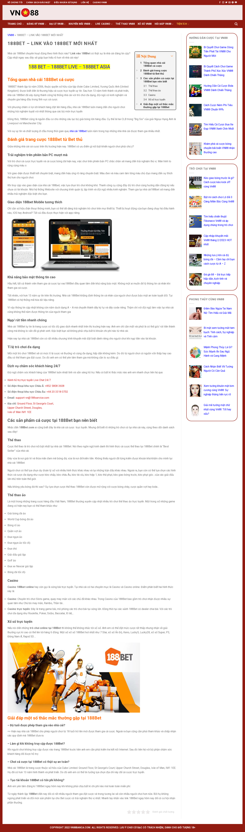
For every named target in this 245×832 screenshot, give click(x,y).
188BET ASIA (96, 67)
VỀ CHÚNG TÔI (15, 2)
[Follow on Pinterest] (233, 2)
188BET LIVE (64, 67)
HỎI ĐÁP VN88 (163, 24)
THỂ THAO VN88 (125, 24)
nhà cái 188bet (78, 131)
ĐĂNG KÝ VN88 (35, 24)
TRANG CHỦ (15, 24)
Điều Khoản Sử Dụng (65, 2)
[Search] (236, 24)
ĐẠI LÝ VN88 (56, 24)
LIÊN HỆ (85, 2)
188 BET (37, 67)
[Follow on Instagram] (223, 2)
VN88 (11, 35)
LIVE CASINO (102, 24)
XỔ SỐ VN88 (145, 24)
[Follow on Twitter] (226, 2)
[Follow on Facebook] (220, 2)
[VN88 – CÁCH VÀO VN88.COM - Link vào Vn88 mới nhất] (24, 12)
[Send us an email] (229, 2)
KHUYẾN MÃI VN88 (79, 24)
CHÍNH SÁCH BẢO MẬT (38, 2)
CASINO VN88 (100, 2)
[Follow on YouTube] (236, 2)
